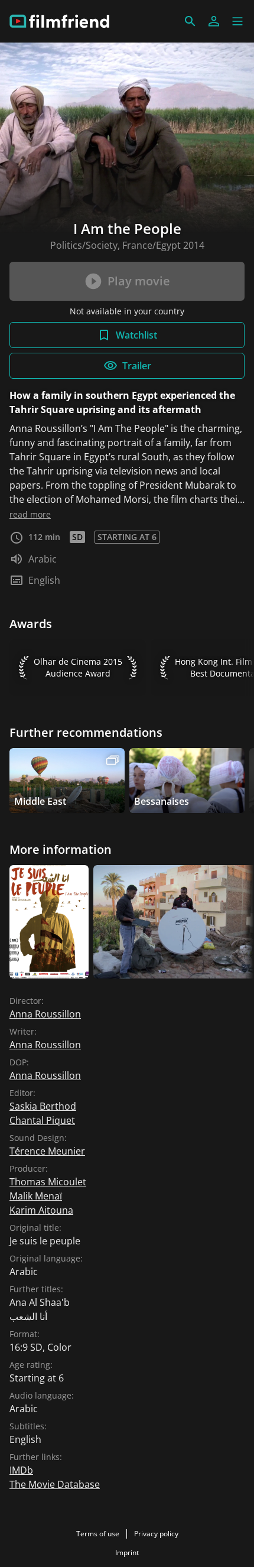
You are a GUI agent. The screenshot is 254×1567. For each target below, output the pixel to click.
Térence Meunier (47, 1151)
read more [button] (30, 514)
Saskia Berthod (42, 1106)
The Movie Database (54, 1484)
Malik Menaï (35, 1195)
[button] (237, 21)
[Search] (190, 21)
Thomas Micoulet (47, 1181)
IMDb (21, 1470)
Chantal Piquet (42, 1120)
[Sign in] (214, 21)
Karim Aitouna (41, 1210)
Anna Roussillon (45, 1013)
